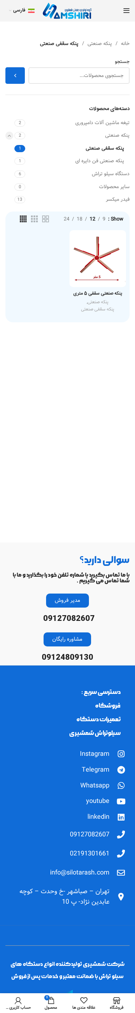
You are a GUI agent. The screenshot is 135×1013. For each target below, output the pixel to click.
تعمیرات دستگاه (98, 719)
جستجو (122, 61)
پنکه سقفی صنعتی (105, 148)
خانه (125, 43)
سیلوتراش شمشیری (95, 733)
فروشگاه (108, 705)
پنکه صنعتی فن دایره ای (99, 161)
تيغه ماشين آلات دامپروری (102, 123)
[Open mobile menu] (126, 11)
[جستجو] (15, 75)
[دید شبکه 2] (45, 218)
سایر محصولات (114, 187)
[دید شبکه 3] (34, 218)
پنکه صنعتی (99, 43)
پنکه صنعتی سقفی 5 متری (97, 293)
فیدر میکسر (118, 199)
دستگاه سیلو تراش (111, 174)
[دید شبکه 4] (23, 218)
